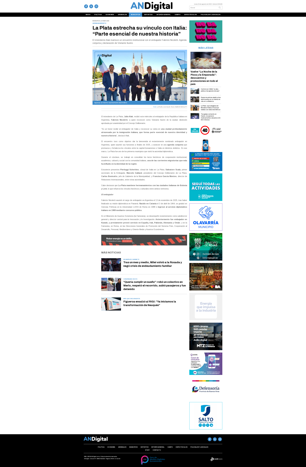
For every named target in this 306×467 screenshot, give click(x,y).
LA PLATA (160, 107)
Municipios (135, 14)
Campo (177, 14)
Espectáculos (190, 14)
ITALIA (172, 107)
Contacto (157, 450)
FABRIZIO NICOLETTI (181, 107)
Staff (147, 450)
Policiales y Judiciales (210, 14)
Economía (110, 14)
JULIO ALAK (166, 107)
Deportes (148, 14)
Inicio (88, 14)
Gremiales (122, 14)
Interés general (163, 14)
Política (98, 14)
